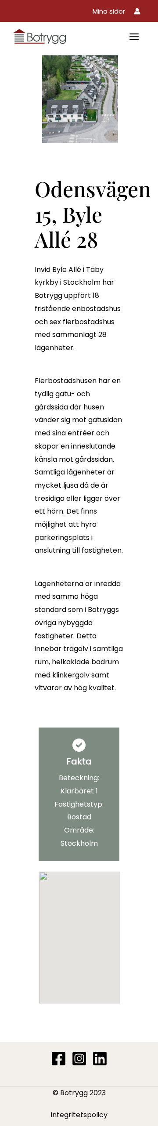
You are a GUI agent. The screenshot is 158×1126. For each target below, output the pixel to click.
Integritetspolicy (79, 1115)
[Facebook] (58, 1058)
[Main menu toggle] (134, 36)
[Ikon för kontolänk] (137, 11)
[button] (109, 11)
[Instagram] (79, 1058)
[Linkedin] (100, 1058)
